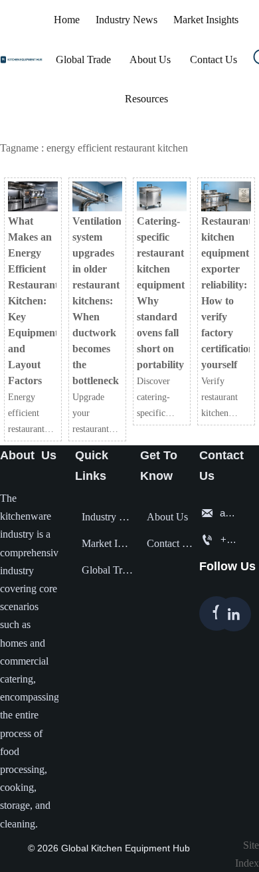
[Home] (24, 59)
